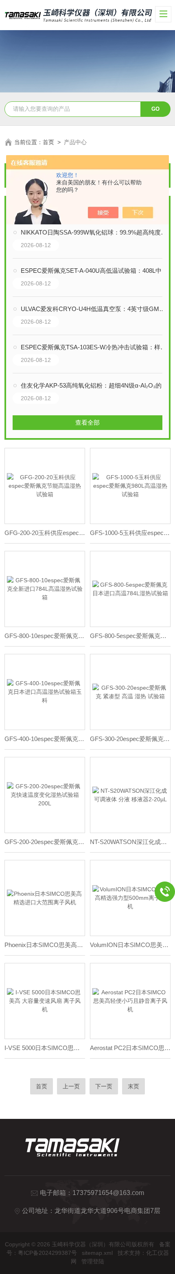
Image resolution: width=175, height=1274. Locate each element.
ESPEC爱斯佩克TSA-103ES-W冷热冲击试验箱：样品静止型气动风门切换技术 (96, 347)
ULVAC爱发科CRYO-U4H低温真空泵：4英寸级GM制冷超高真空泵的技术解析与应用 (96, 308)
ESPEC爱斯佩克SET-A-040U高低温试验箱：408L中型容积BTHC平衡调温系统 (96, 270)
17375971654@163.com (108, 1192)
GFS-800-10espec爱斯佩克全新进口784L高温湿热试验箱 (44, 635)
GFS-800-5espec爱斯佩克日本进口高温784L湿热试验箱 (130, 635)
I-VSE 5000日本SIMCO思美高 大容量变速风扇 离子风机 (44, 1047)
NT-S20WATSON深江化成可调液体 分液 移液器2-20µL (130, 841)
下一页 (103, 1086)
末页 (133, 1086)
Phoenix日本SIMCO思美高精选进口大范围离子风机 (44, 944)
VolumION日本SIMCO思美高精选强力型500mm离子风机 (130, 944)
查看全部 (87, 422)
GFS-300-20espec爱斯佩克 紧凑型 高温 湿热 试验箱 (130, 738)
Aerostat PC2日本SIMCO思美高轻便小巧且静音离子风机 (130, 1047)
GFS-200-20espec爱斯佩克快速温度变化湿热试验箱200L (44, 841)
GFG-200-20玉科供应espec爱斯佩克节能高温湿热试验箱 (44, 532)
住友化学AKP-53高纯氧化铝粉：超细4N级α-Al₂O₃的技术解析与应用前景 (96, 385)
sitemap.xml (97, 1253)
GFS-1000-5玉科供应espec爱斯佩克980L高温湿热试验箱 (130, 532)
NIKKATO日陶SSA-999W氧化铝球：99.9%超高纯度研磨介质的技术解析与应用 (96, 232)
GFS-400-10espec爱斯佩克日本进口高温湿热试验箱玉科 (44, 738)
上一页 (71, 1086)
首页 (48, 142)
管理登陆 (92, 1261)
